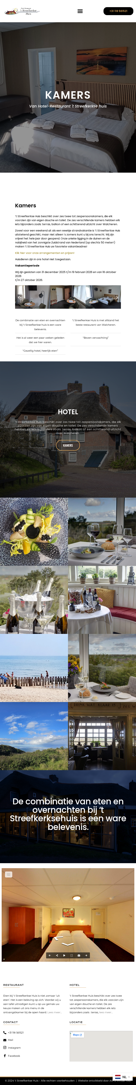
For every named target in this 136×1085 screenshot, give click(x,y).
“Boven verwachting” (96, 337)
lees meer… (106, 1012)
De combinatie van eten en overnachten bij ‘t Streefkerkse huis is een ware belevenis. (40, 325)
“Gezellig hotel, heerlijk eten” (40, 350)
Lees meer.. (54, 1012)
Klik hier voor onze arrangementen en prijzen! (44, 253)
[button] (80, 11)
